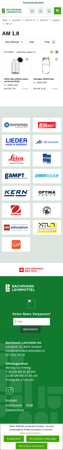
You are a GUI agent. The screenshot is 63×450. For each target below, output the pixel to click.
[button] (51, 52)
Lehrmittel (16, 20)
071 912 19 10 (15, 354)
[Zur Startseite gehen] (12, 10)
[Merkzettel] (40, 10)
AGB (29, 405)
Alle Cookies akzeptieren (31, 446)
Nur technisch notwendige (43, 438)
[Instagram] (10, 390)
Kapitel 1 (57, 20)
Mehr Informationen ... (31, 433)
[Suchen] (32, 10)
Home (4, 20)
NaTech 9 (44, 20)
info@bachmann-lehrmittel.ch (25, 350)
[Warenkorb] (49, 10)
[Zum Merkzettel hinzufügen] (27, 59)
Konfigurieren (14, 438)
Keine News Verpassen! (31, 314)
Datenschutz (15, 410)
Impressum (14, 405)
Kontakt (11, 400)
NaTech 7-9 (30, 20)
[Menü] (57, 10)
